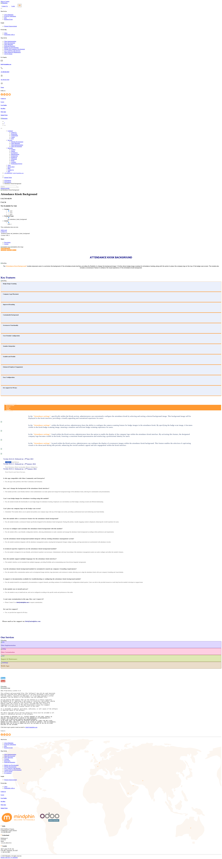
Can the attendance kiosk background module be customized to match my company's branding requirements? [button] (40, 569)
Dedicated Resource (9, 46)
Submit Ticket (8, 177)
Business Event (8, 19)
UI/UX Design (8, 54)
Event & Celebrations (10, 16)
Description (7, 242)
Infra (5, 18)
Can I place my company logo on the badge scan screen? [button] (22, 508)
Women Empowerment (10, 26)
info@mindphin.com (23, 602)
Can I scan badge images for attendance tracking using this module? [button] (26, 498)
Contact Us (4, 231)
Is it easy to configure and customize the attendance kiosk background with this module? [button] (33, 528)
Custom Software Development (12, 770)
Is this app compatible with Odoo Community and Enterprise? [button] (24, 478)
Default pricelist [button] (5, 188)
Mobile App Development (11, 47)
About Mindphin (8, 14)
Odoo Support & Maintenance (12, 52)
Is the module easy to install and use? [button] (15, 589)
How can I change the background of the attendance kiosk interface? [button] (26, 488)
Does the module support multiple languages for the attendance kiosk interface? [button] (30, 559)
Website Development (10, 766)
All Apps (5, 248)
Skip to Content (5, 1)
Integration (7, 760)
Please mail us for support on (21, 621)
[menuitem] (10, 131)
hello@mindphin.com (31, 727)
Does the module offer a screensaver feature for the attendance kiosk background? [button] (31, 518)
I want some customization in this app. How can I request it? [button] (23, 599)
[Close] (1, 8)
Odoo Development (9, 43)
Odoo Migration (8, 44)
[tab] (111, 478)
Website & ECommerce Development (14, 49)
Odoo (5, 33)
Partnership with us (9, 34)
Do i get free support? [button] (10, 609)
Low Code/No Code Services (12, 50)
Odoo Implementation (10, 41)
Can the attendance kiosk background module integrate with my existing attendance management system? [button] (38, 538)
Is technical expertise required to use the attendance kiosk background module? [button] (30, 549)
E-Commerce (7, 773)
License (6, 244)
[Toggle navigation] (5, 125)
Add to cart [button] (4, 230)
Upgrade (6, 759)
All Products (7, 180)
